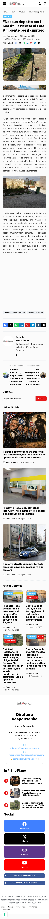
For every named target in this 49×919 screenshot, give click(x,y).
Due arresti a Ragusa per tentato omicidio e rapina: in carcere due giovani (23, 567)
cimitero (7, 313)
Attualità (22, 12)
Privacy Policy (21, 907)
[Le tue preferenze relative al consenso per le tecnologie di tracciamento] (4, 914)
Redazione (12, 36)
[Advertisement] (24, 281)
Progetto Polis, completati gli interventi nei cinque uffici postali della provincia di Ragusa (24, 511)
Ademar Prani (12, 462)
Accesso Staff (5, 909)
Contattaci (33, 907)
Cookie (10, 907)
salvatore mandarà (35, 313)
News (13, 12)
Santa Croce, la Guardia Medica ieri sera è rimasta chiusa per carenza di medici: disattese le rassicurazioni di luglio (36, 659)
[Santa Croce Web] (16, 3)
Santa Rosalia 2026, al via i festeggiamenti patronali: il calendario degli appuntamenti (35, 613)
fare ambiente (19, 313)
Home (5, 12)
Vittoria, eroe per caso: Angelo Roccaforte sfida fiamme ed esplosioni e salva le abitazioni (33, 795)
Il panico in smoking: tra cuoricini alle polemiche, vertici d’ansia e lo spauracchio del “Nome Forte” (24, 454)
